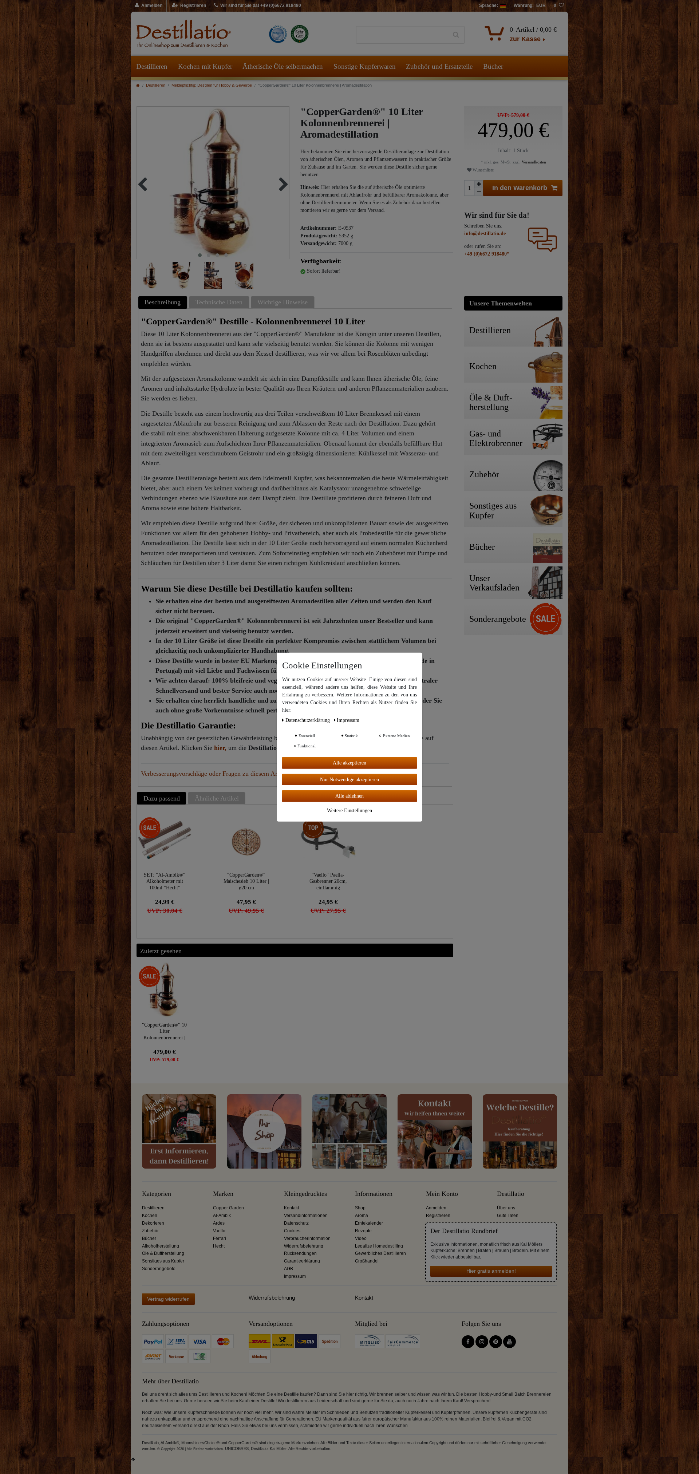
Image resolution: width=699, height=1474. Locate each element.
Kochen (149, 1215)
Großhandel (367, 1261)
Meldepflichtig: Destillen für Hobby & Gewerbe (211, 85)
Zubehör (150, 1230)
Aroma (361, 1215)
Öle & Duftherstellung (163, 1253)
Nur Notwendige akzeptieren (349, 779)
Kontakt (291, 1207)
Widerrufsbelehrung (303, 1246)
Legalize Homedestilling (379, 1246)
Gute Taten (507, 1215)
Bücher (493, 66)
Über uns (506, 1207)
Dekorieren (153, 1223)
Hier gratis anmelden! (491, 1271)
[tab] (163, 302)
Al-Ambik (222, 1215)
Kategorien (156, 1193)
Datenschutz (296, 1223)
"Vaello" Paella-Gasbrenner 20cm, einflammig (328, 881)
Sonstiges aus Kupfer (163, 1261)
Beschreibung (163, 302)
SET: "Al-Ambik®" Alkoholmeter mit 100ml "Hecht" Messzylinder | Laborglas (164, 881)
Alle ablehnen (349, 795)
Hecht (219, 1246)
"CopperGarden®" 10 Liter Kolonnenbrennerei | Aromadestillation (164, 1031)
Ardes (219, 1223)
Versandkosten (533, 162)
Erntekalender (369, 1223)
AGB (288, 1268)
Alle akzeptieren (349, 762)
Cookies (292, 1230)
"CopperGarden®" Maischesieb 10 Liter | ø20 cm (246, 881)
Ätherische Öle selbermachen (282, 66)
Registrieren (438, 1215)
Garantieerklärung (302, 1261)
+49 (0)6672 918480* (486, 254)
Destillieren (151, 66)
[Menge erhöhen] (478, 184)
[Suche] (456, 35)
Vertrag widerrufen (168, 1299)
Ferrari (219, 1238)
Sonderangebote (158, 1268)
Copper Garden (228, 1207)
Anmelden (436, 1207)
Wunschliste (482, 170)
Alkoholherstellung (160, 1246)
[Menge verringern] (478, 192)
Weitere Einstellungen (349, 810)
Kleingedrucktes (305, 1193)
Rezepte (363, 1230)
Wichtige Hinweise (282, 302)
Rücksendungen (300, 1253)
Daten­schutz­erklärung (308, 720)
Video (361, 1238)
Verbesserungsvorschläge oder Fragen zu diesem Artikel (215, 773)
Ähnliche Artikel (217, 798)
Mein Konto (442, 1193)
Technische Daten (219, 302)
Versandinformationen (306, 1215)
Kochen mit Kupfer (205, 66)
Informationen (373, 1193)
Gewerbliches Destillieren (380, 1253)
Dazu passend (161, 798)
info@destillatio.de (485, 233)
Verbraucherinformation (307, 1238)
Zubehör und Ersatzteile (439, 66)
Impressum (295, 1276)
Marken (223, 1193)
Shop (360, 1207)
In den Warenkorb (519, 187)
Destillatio (510, 1193)
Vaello (219, 1230)
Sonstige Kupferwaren (364, 66)
